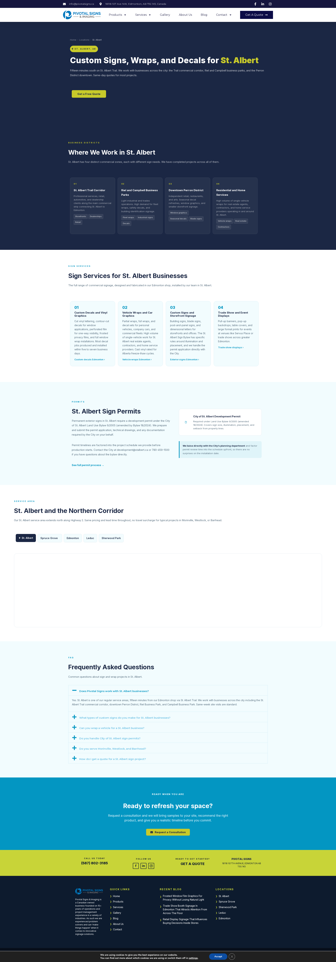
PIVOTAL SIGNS (241, 858)
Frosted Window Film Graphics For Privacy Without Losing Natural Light (183, 897)
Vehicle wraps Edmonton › (137, 359)
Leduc (90, 538)
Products (115, 14)
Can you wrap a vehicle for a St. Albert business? (111, 728)
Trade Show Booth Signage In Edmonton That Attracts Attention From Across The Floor (185, 909)
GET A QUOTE (193, 864)
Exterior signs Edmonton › (184, 359)
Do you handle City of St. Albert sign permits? (110, 738)
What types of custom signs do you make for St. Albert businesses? (124, 717)
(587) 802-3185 (94, 863)
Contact (221, 14)
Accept (218, 956)
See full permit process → (88, 465)
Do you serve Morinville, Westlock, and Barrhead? (112, 748)
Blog (204, 14)
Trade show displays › (230, 347)
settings (193, 958)
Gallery (165, 14)
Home (73, 40)
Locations (84, 40)
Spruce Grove (49, 538)
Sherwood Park (111, 538)
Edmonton (73, 538)
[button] (168, 690)
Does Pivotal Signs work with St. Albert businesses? (114, 691)
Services (141, 14)
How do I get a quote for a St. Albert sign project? (112, 759)
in (143, 866)
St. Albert (224, 896)
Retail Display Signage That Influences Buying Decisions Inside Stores (185, 921)
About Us (185, 14)
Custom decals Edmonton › (89, 359)
